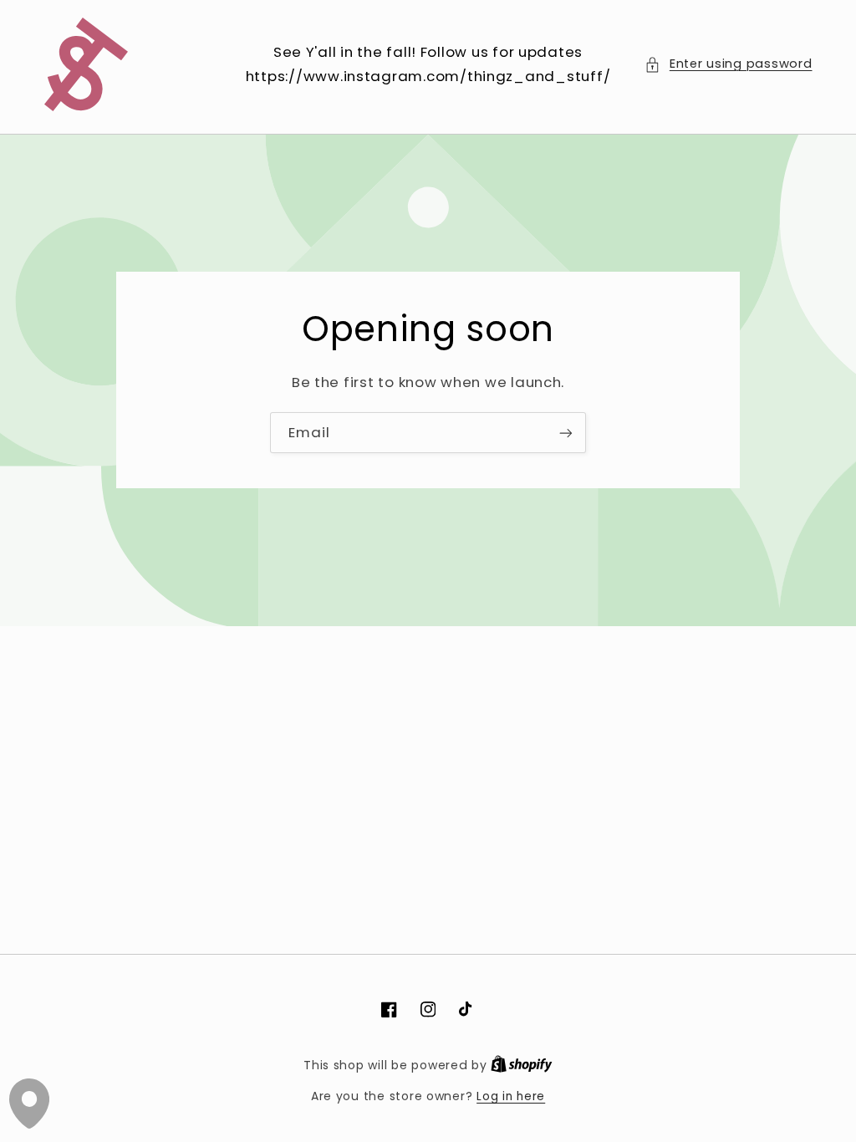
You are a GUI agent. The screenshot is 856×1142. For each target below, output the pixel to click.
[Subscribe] (566, 432)
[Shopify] (522, 1065)
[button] (728, 64)
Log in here (510, 1096)
